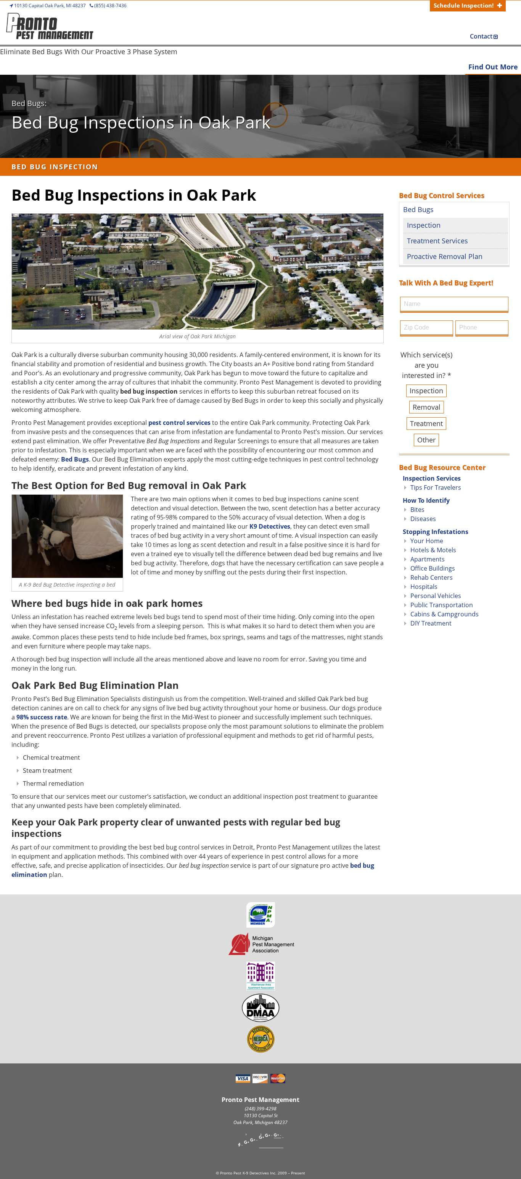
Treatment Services (437, 240)
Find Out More (493, 66)
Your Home (426, 541)
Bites (417, 509)
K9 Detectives (269, 526)
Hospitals (423, 586)
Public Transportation (441, 605)
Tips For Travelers (435, 487)
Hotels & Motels (433, 550)
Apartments (427, 559)
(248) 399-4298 (261, 1108)
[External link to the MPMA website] (260, 956)
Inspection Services (432, 478)
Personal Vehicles (435, 596)
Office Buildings (432, 568)
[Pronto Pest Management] (49, 28)
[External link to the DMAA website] (260, 1019)
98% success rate (41, 717)
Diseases (423, 519)
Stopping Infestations (435, 532)
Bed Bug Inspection (54, 166)
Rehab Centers (431, 577)
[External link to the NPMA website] (260, 925)
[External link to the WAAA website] (260, 987)
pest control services (179, 422)
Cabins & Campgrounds (444, 614)
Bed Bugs (75, 459)
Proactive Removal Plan (444, 256)
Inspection (424, 225)
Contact (481, 36)
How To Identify (426, 500)
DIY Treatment (431, 623)
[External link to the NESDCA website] (260, 1050)
